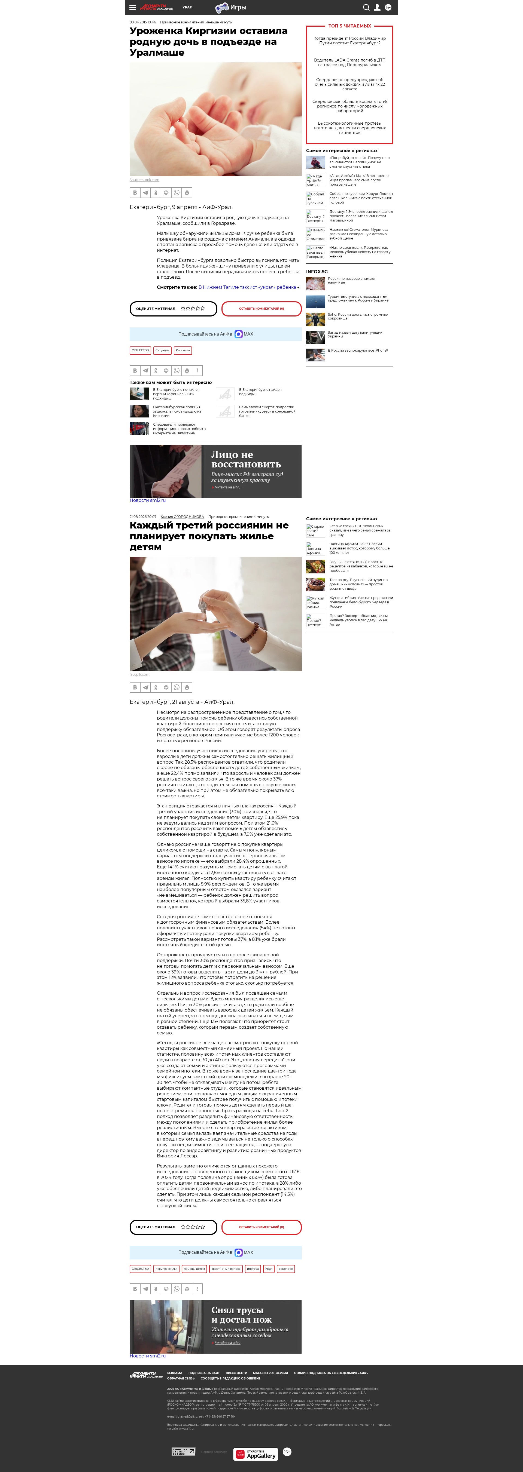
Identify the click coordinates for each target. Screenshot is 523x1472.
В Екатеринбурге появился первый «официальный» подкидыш (176, 394)
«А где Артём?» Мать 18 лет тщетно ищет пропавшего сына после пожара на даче (359, 180)
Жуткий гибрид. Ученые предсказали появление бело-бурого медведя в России (361, 602)
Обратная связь (180, 1378)
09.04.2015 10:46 (143, 22)
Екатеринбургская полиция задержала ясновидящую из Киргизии (177, 411)
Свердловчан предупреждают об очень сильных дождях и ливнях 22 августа (350, 84)
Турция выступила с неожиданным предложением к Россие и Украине (358, 298)
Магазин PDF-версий (270, 1373)
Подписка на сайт (204, 1373)
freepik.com (140, 674)
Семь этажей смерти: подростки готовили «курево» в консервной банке (267, 411)
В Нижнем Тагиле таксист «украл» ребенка (247, 287)
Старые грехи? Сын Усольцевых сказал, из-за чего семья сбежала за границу (360, 530)
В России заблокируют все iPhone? (358, 350)
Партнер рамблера (214, 1451)
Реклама (174, 1373)
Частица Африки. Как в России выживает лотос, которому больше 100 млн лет (360, 548)
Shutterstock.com (144, 180)
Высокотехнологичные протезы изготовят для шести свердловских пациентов (350, 128)
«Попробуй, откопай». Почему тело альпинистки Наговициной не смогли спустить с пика (360, 162)
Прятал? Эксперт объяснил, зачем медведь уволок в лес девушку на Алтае (359, 620)
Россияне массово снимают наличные (352, 280)
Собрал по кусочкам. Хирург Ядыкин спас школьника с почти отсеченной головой (361, 198)
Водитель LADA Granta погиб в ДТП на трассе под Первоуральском (350, 62)
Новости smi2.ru (148, 500)
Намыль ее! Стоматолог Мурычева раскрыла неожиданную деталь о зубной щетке (359, 234)
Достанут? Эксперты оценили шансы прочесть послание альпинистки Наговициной (361, 216)
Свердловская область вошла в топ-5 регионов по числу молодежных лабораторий (349, 106)
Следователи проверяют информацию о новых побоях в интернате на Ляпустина (179, 428)
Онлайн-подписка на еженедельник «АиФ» (331, 1373)
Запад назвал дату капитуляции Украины (355, 334)
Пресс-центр (236, 1373)
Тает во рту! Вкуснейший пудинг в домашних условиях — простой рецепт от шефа (359, 584)
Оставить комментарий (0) (261, 309)
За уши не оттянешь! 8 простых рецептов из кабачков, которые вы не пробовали (361, 566)
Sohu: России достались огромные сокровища (358, 316)
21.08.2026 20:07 (143, 517)
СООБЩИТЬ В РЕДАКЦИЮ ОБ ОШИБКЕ (230, 1378)
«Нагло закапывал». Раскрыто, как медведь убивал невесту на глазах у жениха (360, 251)
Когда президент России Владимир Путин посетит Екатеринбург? (350, 40)
